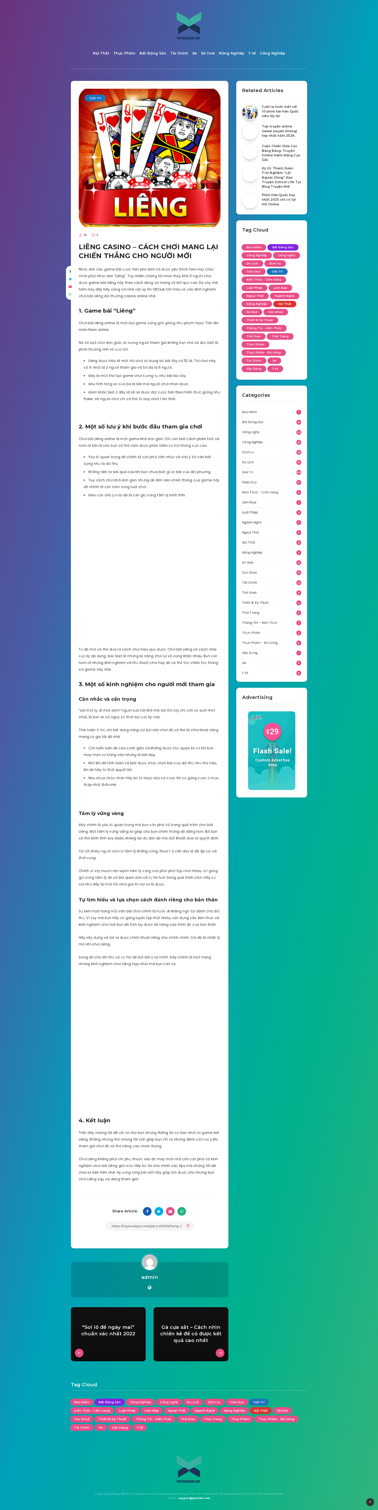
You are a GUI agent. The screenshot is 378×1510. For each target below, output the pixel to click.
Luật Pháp (254, 288)
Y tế (252, 53)
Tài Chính (179, 53)
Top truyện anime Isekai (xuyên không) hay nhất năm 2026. (279, 131)
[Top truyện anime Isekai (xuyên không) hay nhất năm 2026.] (250, 132)
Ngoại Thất (255, 296)
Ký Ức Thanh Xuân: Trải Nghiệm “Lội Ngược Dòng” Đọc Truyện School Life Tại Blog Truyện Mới (281, 177)
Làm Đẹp (280, 288)
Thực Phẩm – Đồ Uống (260, 643)
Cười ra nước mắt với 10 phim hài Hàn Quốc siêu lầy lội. (280, 111)
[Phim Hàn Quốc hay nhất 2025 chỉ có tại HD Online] (250, 201)
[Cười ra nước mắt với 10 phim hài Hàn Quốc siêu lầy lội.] (250, 112)
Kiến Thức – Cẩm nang (260, 492)
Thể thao (253, 336)
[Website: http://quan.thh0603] (149, 1287)
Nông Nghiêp (232, 53)
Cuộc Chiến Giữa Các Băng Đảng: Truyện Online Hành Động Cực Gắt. (281, 153)
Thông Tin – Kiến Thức (259, 622)
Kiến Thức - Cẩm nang (263, 279)
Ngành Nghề (284, 296)
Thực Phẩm (124, 53)
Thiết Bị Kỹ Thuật (259, 320)
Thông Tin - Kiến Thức (264, 328)
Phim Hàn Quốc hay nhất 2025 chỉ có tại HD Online (279, 199)
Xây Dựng (253, 368)
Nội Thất (101, 53)
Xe (194, 53)
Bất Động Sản (152, 53)
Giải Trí (95, 98)
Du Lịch (252, 263)
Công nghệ (286, 255)
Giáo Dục (253, 271)
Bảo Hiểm (253, 247)
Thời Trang (280, 336)
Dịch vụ (275, 263)
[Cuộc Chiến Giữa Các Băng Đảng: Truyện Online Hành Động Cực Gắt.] (250, 152)
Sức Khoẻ (275, 312)
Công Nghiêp (272, 53)
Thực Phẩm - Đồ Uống (263, 352)
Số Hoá (208, 53)
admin (149, 1277)
